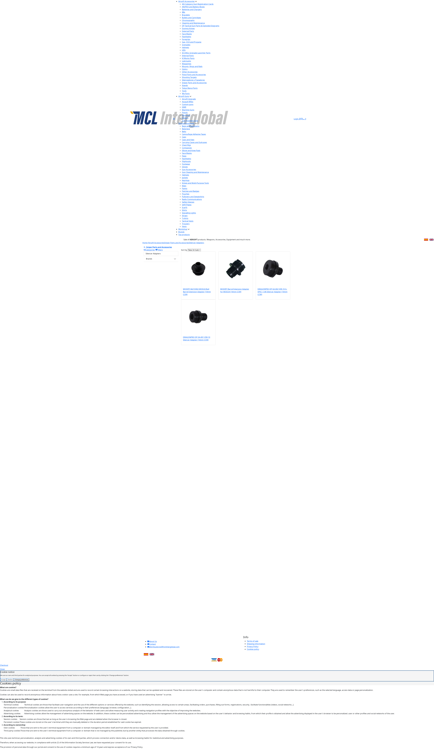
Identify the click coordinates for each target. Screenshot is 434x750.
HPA (183, 50)
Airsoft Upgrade (189, 99)
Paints (184, 188)
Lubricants (186, 61)
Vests (184, 226)
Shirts (184, 210)
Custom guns (187, 104)
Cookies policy (253, 649)
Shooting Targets (189, 77)
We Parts (186, 93)
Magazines (186, 63)
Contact (152, 644)
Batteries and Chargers (192, 9)
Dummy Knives (188, 28)
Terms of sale (252, 641)
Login (296, 119)
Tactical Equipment (186, 123)
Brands (181, 232)
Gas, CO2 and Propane (191, 42)
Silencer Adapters (196, 242)
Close (2, 669)
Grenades (186, 45)
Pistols (185, 112)
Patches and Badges (190, 191)
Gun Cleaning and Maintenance (195, 172)
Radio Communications (192, 199)
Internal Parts (188, 55)
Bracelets (186, 15)
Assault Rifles (187, 101)
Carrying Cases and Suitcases (194, 142)
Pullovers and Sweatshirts (193, 196)
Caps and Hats (188, 139)
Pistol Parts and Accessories (194, 74)
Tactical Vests (187, 221)
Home (145, 242)
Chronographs (188, 20)
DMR (184, 107)
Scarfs (184, 207)
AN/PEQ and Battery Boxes (193, 7)
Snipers (185, 118)
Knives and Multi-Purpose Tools (195, 183)
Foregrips (186, 39)
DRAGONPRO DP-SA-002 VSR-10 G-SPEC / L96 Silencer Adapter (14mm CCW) (272, 292)
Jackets (185, 177)
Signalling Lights (189, 213)
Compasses (187, 148)
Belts (184, 131)
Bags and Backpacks (190, 126)
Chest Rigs (186, 145)
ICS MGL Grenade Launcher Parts (196, 53)
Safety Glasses (188, 202)
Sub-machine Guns (190, 120)
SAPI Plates (186, 205)
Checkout (4, 665)
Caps (184, 137)
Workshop (182, 229)
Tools (184, 91)
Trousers (186, 224)
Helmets (185, 47)
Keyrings (185, 180)
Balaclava (186, 129)
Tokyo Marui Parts (190, 88)
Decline (10, 680)
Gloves (185, 167)
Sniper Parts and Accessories (194, 82)
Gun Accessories (189, 169)
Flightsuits (186, 161)
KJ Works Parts (188, 58)
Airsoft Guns (183, 96)
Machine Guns (188, 110)
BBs (183, 12)
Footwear (186, 164)
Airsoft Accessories (186, 1)
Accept (3, 680)
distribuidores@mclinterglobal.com (164, 647)
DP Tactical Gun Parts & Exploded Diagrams (200, 26)
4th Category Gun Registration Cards (197, 4)
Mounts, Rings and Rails (192, 66)
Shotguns (186, 115)
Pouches (185, 194)
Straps (185, 215)
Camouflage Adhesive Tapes (194, 134)
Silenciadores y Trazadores (193, 80)
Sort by (184, 250)
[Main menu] (174, 119)
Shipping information (256, 644)
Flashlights (186, 36)
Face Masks (187, 34)
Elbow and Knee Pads (191, 150)
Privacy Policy (252, 646)
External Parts (188, 31)
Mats (184, 186)
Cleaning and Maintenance (193, 23)
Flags (184, 156)
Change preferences (21, 680)
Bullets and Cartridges (191, 17)
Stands (185, 85)
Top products (184, 234)
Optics (185, 69)
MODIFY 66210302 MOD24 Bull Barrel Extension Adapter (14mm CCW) (197, 292)
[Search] (301, 119)
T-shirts (185, 218)
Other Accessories (190, 72)
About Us (153, 641)
